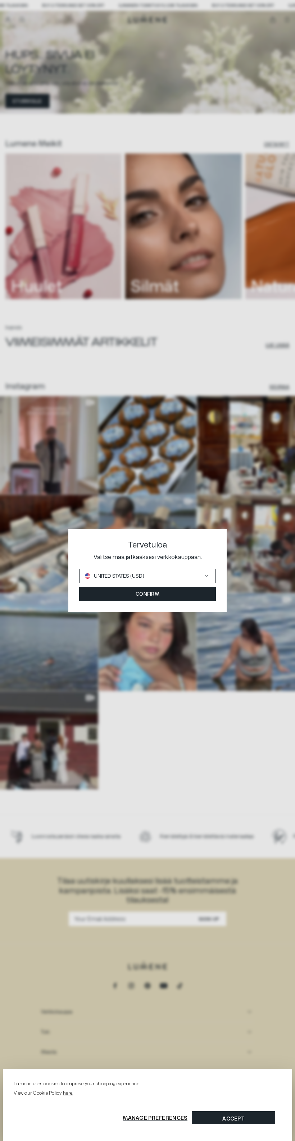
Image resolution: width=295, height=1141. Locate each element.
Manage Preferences (155, 1118)
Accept (233, 1118)
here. (68, 1093)
